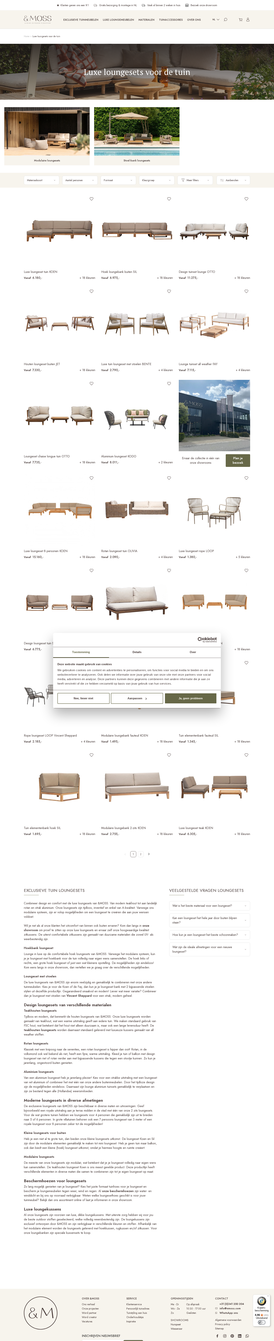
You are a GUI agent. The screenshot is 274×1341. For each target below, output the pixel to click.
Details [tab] (137, 652)
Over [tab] (193, 652)
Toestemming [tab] (81, 652)
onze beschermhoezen (118, 1191)
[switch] (261, 1322)
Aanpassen (134, 698)
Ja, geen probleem (191, 698)
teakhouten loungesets (40, 1030)
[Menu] (268, 1297)
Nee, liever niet (83, 698)
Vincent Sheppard (79, 996)
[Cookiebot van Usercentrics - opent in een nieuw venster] (200, 640)
